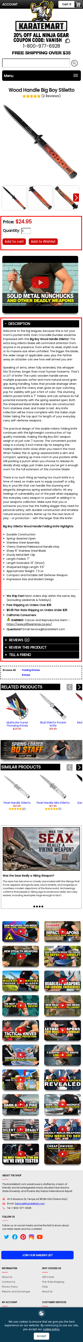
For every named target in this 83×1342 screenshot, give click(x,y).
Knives (26, 675)
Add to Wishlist (43, 241)
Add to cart (14, 241)
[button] (76, 197)
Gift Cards (48, 1277)
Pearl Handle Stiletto (17, 803)
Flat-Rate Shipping (53, 1281)
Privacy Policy (10, 1286)
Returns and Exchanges (16, 1291)
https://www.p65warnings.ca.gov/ (29, 624)
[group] (17, 711)
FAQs (45, 1286)
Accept (41, 1336)
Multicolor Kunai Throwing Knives (17, 724)
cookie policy (51, 1329)
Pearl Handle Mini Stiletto (53, 803)
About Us (7, 1277)
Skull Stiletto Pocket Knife (53, 724)
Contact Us (8, 1281)
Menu (8, 75)
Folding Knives (31, 670)
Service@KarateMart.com (30, 1203)
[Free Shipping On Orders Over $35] (41, 54)
